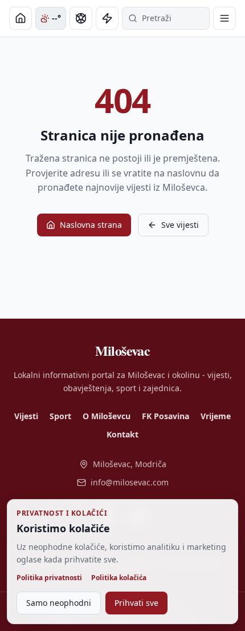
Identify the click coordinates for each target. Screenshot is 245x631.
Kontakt (122, 434)
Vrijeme (216, 416)
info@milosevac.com (130, 482)
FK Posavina (165, 416)
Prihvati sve (136, 602)
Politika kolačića (118, 577)
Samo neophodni (58, 602)
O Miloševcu (106, 416)
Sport (60, 416)
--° (56, 18)
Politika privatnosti (49, 577)
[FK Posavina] (81, 18)
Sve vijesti (180, 224)
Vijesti (26, 416)
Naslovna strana (91, 224)
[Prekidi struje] (107, 18)
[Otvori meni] (224, 18)
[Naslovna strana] (20, 18)
